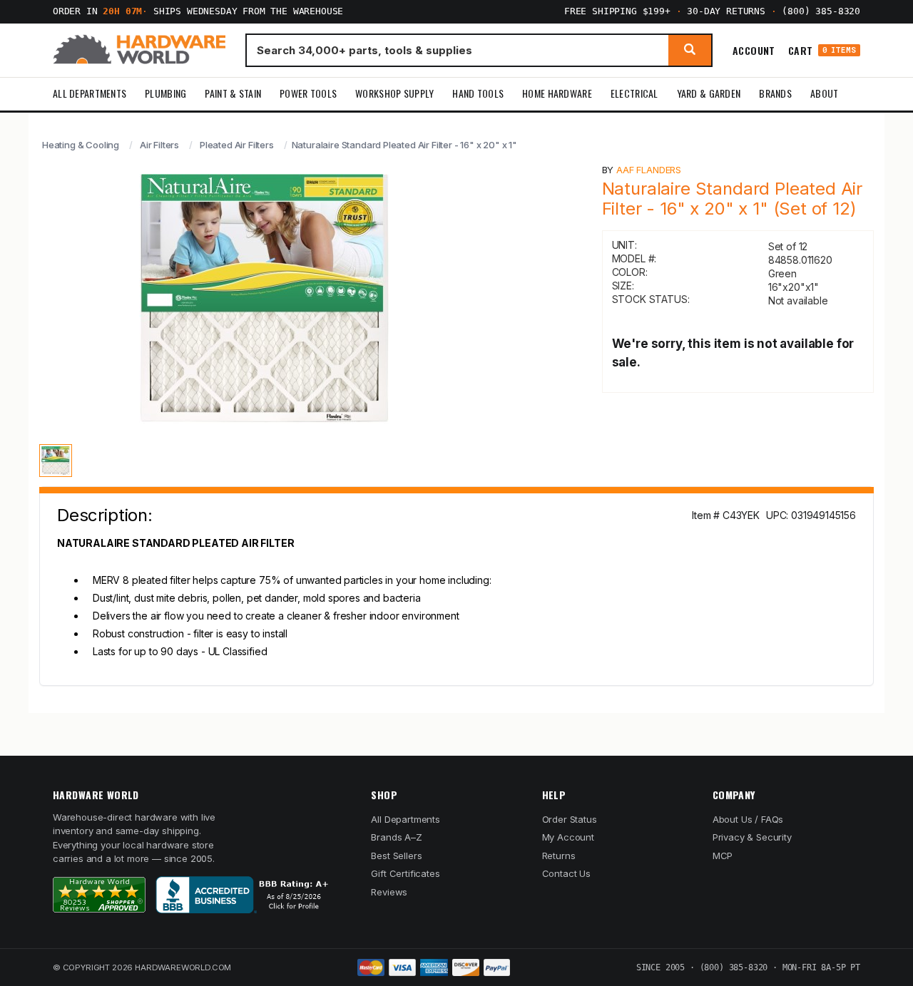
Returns (559, 855)
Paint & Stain (233, 93)
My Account (568, 837)
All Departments (89, 93)
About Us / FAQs (748, 819)
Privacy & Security (752, 837)
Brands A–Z (396, 837)
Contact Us (566, 873)
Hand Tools (478, 93)
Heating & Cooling (80, 144)
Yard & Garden (709, 93)
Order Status (569, 819)
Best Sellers (396, 855)
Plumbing (165, 93)
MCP (723, 855)
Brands (775, 93)
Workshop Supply (394, 93)
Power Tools (308, 93)
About (824, 93)
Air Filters (159, 144)
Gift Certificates (405, 873)
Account (754, 50)
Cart (822, 50)
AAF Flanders (648, 169)
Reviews (389, 892)
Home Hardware (557, 93)
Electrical (634, 93)
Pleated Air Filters (237, 144)
